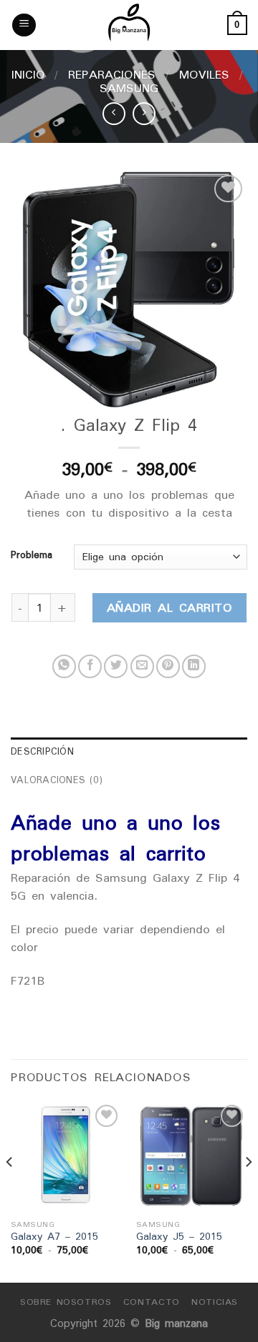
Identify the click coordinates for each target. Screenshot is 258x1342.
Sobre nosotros (66, 1302)
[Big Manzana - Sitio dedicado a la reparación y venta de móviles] (129, 25)
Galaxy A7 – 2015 (54, 1237)
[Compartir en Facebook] (90, 666)
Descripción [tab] (42, 751)
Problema (31, 555)
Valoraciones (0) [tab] (56, 780)
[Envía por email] (142, 666)
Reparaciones (112, 74)
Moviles (204, 74)
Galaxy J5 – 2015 (179, 1237)
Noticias (214, 1302)
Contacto (151, 1302)
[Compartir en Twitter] (116, 666)
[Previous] (10, 1191)
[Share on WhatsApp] (64, 666)
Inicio (28, 74)
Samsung (129, 88)
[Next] (248, 1191)
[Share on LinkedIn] (194, 666)
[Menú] (24, 25)
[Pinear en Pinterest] (168, 666)
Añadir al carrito (169, 607)
